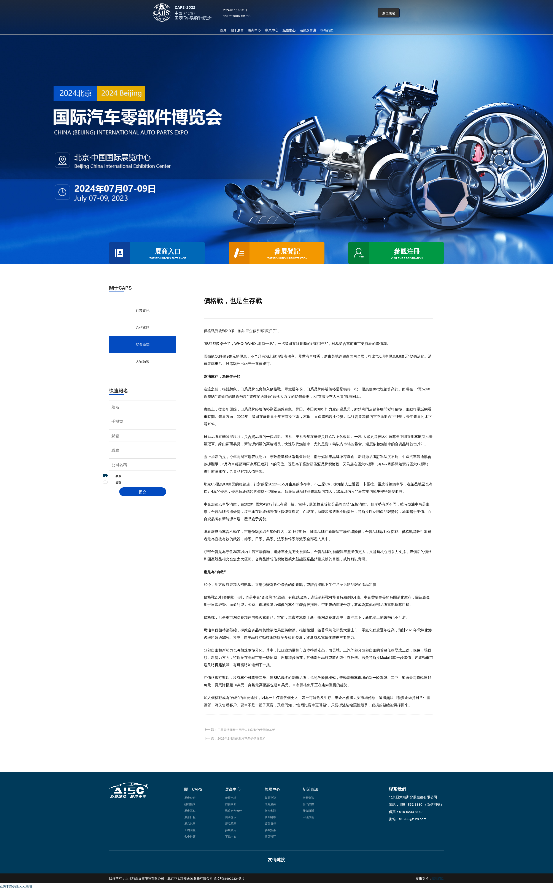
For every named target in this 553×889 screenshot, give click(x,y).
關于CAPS (193, 789)
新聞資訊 (310, 789)
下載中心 (230, 836)
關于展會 (237, 30)
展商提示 (230, 817)
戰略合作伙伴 (233, 810)
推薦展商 (270, 804)
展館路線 (270, 817)
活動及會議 (308, 30)
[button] (389, 13)
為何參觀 (270, 810)
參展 (118, 476)
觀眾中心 (271, 30)
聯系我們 (326, 30)
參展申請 (230, 798)
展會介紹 (189, 798)
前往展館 (230, 804)
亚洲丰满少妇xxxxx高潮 (16, 886)
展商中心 (254, 30)
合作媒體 (142, 327)
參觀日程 (270, 823)
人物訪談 (142, 361)
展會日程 (189, 817)
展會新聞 (142, 344)
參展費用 (230, 830)
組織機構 (189, 804)
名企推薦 (189, 836)
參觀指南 (270, 830)
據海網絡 (438, 878)
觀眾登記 (270, 798)
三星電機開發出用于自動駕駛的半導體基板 (246, 729)
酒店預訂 (270, 836)
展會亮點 (189, 810)
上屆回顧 (189, 830)
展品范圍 (189, 823)
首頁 (223, 30)
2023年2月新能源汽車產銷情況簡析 (241, 738)
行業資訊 (142, 310)
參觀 (118, 482)
